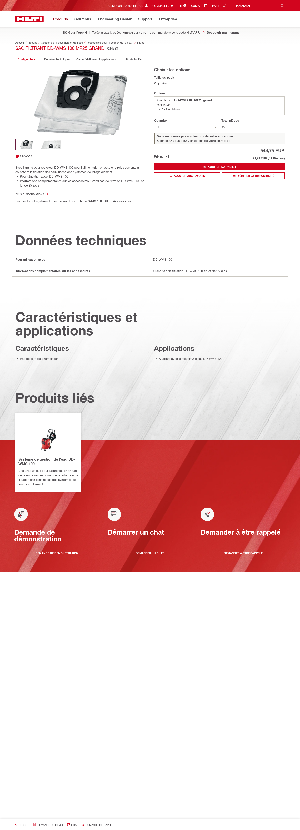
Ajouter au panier (222, 166)
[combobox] (258, 5)
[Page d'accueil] (29, 19)
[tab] (26, 59)
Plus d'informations (29, 194)
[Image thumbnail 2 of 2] (51, 144)
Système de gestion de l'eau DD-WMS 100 (46, 461)
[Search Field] (282, 5)
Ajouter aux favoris (189, 175)
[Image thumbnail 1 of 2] (26, 144)
